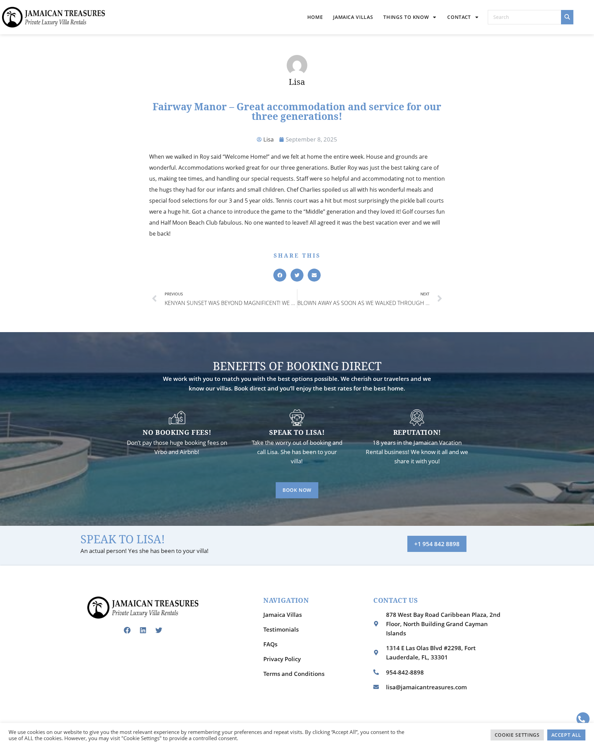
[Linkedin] (143, 630)
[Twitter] (158, 630)
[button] (279, 275)
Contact (459, 17)
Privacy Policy (282, 659)
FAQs (270, 644)
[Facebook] (127, 630)
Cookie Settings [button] (517, 735)
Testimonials (281, 629)
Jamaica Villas (353, 17)
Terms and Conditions (293, 674)
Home (315, 17)
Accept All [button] (566, 735)
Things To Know (406, 17)
